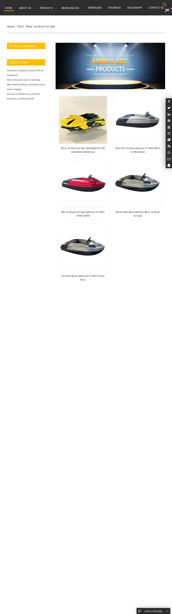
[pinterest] (169, 120)
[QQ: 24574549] (169, 165)
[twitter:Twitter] (169, 108)
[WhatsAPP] (169, 152)
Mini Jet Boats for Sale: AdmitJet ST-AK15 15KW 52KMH (83, 213)
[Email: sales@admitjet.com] (169, 159)
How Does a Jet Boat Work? (20, 98)
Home (11, 26)
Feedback (114, 7)
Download (95, 7)
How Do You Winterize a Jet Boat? (23, 93)
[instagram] (169, 127)
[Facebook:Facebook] (169, 101)
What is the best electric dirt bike (23, 79)
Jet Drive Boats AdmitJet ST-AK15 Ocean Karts (82, 277)
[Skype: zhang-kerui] (169, 146)
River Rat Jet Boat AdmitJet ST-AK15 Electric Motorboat (138, 150)
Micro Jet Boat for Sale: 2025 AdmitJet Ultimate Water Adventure (83, 150)
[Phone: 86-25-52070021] (169, 139)
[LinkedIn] (169, 114)
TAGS (20, 26)
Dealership (134, 7)
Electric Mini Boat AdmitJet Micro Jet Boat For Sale (138, 213)
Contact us (156, 7)
